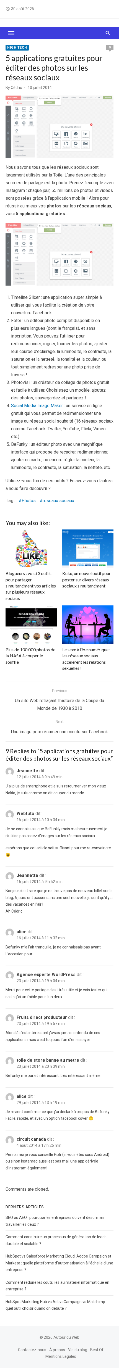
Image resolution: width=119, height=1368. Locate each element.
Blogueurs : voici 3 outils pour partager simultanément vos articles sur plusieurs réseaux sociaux (31, 586)
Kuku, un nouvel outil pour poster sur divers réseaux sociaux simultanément (86, 579)
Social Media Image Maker (37, 405)
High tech (17, 47)
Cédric (16, 87)
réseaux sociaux (58, 500)
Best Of (97, 1349)
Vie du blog (77, 1349)
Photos (29, 500)
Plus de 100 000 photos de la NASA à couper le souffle (30, 656)
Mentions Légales (60, 1356)
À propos (57, 1349)
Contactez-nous (32, 1349)
